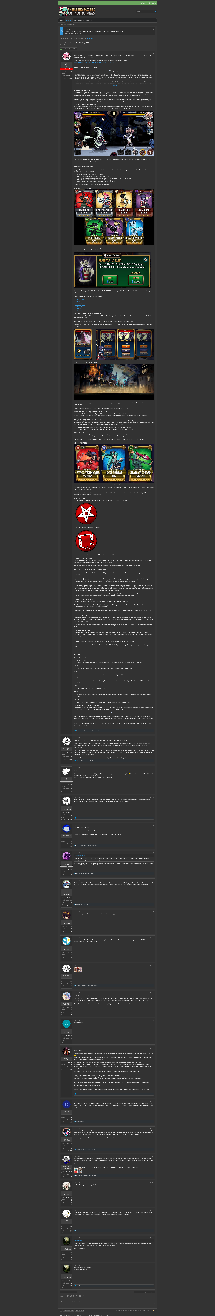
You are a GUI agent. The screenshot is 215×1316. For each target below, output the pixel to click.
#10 (153, 965)
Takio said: (78, 1240)
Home (147, 1310)
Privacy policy (137, 1310)
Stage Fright (78, 310)
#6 (153, 853)
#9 (153, 937)
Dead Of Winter (79, 299)
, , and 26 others (89, 730)
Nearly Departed (80, 305)
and (82, 904)
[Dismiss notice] (153, 30)
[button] (83, 20)
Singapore (69, 1150)
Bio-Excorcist (79, 303)
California (69, 906)
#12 (153, 1020)
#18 (153, 1210)
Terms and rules (127, 1310)
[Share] (151, 53)
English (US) (80, 1310)
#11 (153, 993)
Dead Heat (78, 306)
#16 (153, 1156)
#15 (153, 1129)
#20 (153, 1265)
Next (73, 48)
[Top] (151, 1310)
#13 (153, 1048)
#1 (153, 53)
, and (87, 818)
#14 (153, 1101)
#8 (153, 912)
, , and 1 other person (87, 845)
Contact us (119, 1310)
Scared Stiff (78, 308)
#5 (153, 825)
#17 (153, 1182)
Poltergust (78, 301)
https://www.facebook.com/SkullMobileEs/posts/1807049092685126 (94, 62)
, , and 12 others (86, 985)
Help (143, 1310)
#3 (153, 768)
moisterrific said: (79, 855)
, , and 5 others (85, 760)
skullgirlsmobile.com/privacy (73, 33)
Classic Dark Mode (69, 1310)
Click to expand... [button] (114, 85)
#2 (153, 738)
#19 (153, 1238)
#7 (153, 880)
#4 (153, 797)
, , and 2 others (87, 1175)
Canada (70, 78)
